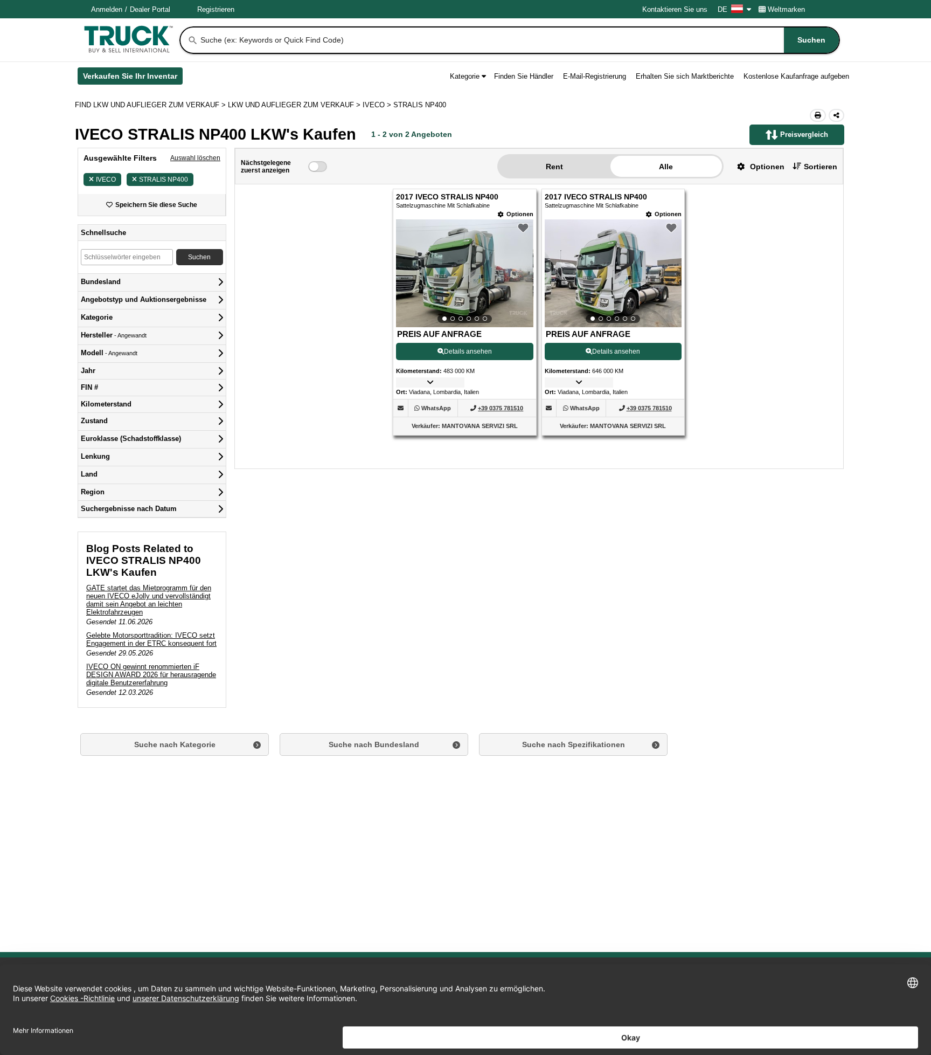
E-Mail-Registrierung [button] (594, 76)
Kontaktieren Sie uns (674, 9)
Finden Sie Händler (523, 76)
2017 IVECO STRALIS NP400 (447, 197)
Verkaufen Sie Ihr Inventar (133, 78)
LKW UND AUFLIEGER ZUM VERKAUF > (295, 105)
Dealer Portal (150, 9)
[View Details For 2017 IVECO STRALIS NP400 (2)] (613, 273)
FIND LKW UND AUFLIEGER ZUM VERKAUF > (151, 105)
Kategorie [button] (465, 76)
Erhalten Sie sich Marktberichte (685, 76)
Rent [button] (554, 166)
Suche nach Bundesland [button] (374, 744)
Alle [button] (666, 166)
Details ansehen (468, 351)
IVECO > (378, 105)
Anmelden (106, 9)
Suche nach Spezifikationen (573, 744)
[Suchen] (193, 40)
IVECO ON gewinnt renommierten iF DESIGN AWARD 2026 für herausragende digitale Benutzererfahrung (151, 675)
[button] (756, 166)
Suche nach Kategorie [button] (175, 744)
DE (722, 9)
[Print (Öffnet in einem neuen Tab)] (818, 115)
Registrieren (215, 9)
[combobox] (518, 40)
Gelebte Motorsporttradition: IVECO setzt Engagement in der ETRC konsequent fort (151, 639)
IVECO (106, 179)
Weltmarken (786, 9)
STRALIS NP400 (163, 179)
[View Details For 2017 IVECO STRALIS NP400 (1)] (464, 273)
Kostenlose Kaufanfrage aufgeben (796, 76)
